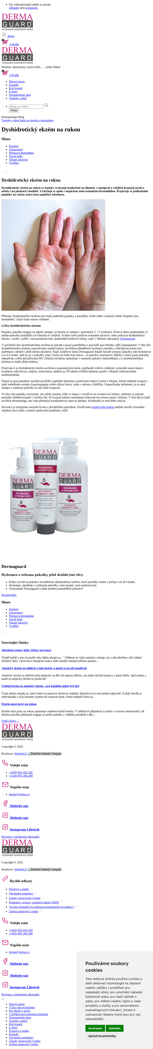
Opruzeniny (16, 149)
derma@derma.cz (19, 794)
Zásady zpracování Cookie (24, 898)
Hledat (13, 110)
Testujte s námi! (18, 1020)
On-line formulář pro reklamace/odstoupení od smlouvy (41, 907)
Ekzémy (14, 146)
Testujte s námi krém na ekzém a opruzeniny (27, 120)
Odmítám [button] (115, 1028)
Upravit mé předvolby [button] (102, 1035)
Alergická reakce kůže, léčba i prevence (26, 650)
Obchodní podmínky (21, 893)
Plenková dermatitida (21, 152)
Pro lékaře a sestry (19, 1010)
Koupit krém (8, 595)
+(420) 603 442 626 (21, 772)
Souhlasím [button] (95, 1028)
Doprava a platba (19, 889)
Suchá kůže (16, 156)
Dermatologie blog (20, 94)
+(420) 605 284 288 (21, 775)
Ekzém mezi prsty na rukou (19, 704)
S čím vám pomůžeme (22, 1007)
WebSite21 (20, 753)
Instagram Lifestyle (24, 829)
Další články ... (10, 720)
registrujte (32, 7)
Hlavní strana (17, 81)
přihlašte (14, 7)
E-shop (13, 91)
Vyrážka (14, 162)
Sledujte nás (18, 806)
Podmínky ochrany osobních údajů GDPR (34, 902)
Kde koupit (15, 88)
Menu (10, 36)
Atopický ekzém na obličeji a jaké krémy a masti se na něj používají (44, 668)
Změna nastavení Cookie (23, 911)
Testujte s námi (17, 98)
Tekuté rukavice (18, 159)
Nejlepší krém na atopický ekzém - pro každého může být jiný (40, 686)
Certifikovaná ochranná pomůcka (28, 1014)
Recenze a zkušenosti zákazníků (20, 836)
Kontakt (13, 84)
